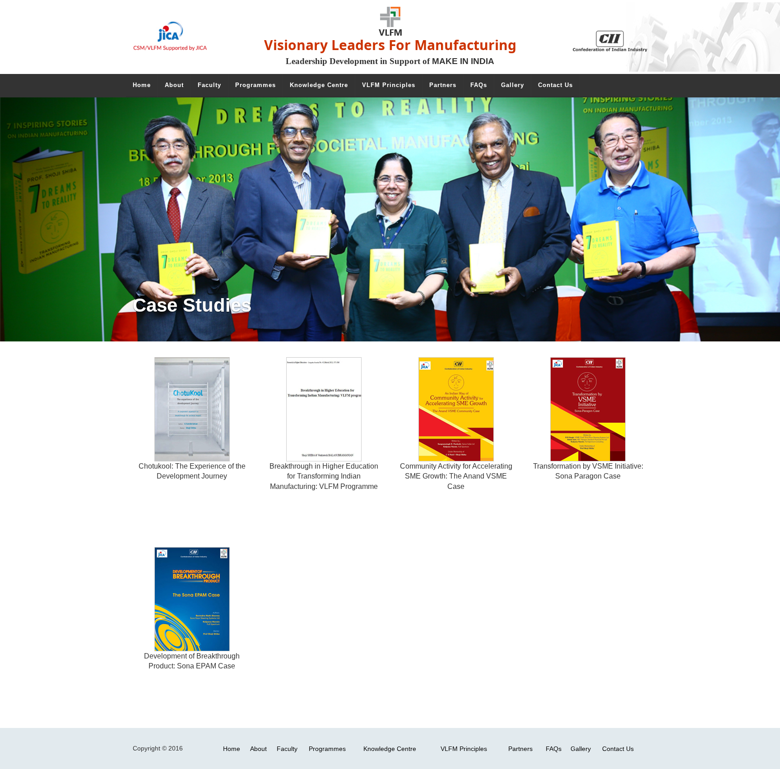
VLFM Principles (464, 748)
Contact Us (618, 748)
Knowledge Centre (389, 748)
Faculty (287, 748)
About (258, 748)
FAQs (554, 748)
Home (231, 748)
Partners (520, 748)
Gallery (581, 748)
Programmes (327, 748)
